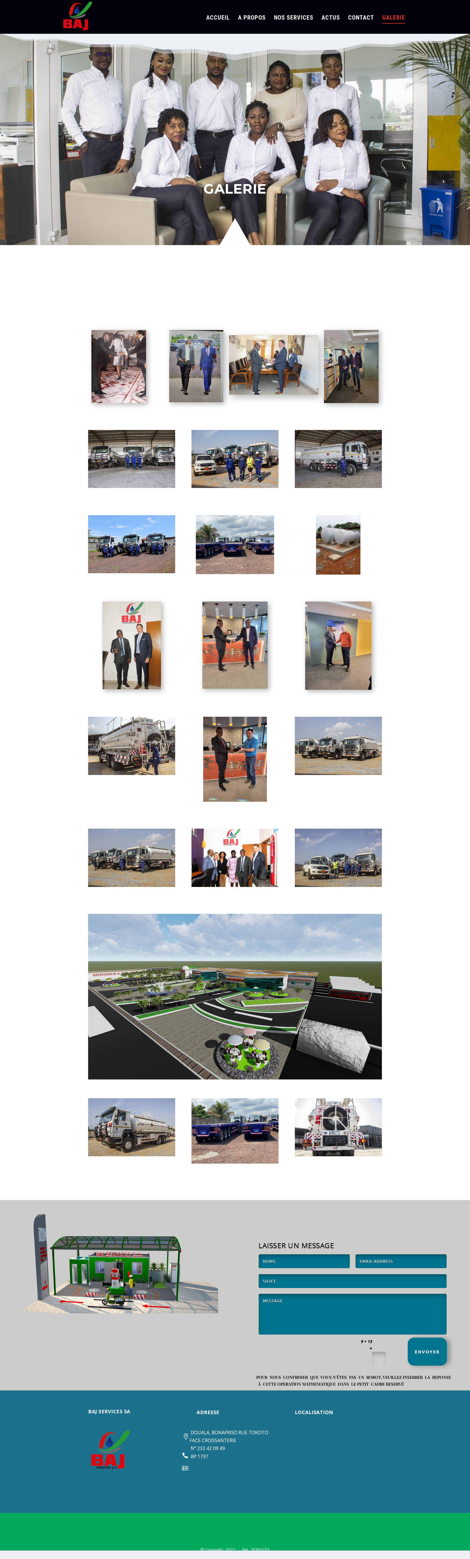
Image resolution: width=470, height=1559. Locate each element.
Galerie (393, 18)
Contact (361, 18)
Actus (330, 18)
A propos (252, 18)
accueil (218, 18)
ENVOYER (427, 1351)
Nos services (293, 18)
